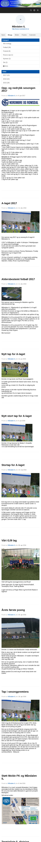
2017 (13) (6, 75)
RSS (6, 66)
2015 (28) (6, 83)
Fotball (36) (7, 47)
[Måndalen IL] (20, 3)
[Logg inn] (34, 10)
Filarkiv (24, 35)
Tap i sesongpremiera (15, 691)
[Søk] (31, 10)
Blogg (10, 35)
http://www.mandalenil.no (20, 29)
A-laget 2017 (9, 203)
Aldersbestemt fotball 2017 (18, 279)
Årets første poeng (13, 610)
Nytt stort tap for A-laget (17, 416)
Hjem (3, 35)
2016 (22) (6, 79)
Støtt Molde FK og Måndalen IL (19, 777)
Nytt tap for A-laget (13, 354)
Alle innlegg (7, 43)
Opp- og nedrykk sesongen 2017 (18, 89)
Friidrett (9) (6, 51)
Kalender (32, 35)
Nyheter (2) (7, 58)
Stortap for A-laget (13, 465)
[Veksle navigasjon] (37, 10)
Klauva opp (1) (8, 55)
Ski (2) (5, 62)
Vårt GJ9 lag (9, 540)
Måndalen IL (11, 95)
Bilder (17, 35)
